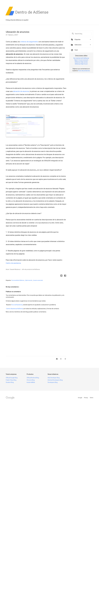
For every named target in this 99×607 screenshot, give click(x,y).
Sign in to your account (81, 60)
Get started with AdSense (81, 58)
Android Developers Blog (55, 380)
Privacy (86, 397)
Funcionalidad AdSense (18, 280)
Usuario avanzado (38, 280)
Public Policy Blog (11, 380)
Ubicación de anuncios (17, 32)
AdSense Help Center (81, 62)
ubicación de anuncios (21, 91)
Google (80, 397)
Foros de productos (84, 70)
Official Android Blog (33, 377)
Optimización (28, 280)
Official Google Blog (11, 377)
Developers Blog (53, 382)
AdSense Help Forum (81, 64)
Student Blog (10, 382)
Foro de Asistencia (17, 304)
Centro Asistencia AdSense (14, 308)
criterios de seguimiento (29, 42)
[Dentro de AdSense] (31, 15)
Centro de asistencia (13, 263)
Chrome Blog (31, 380)
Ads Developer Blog (54, 377)
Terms (91, 397)
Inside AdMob (31, 382)
